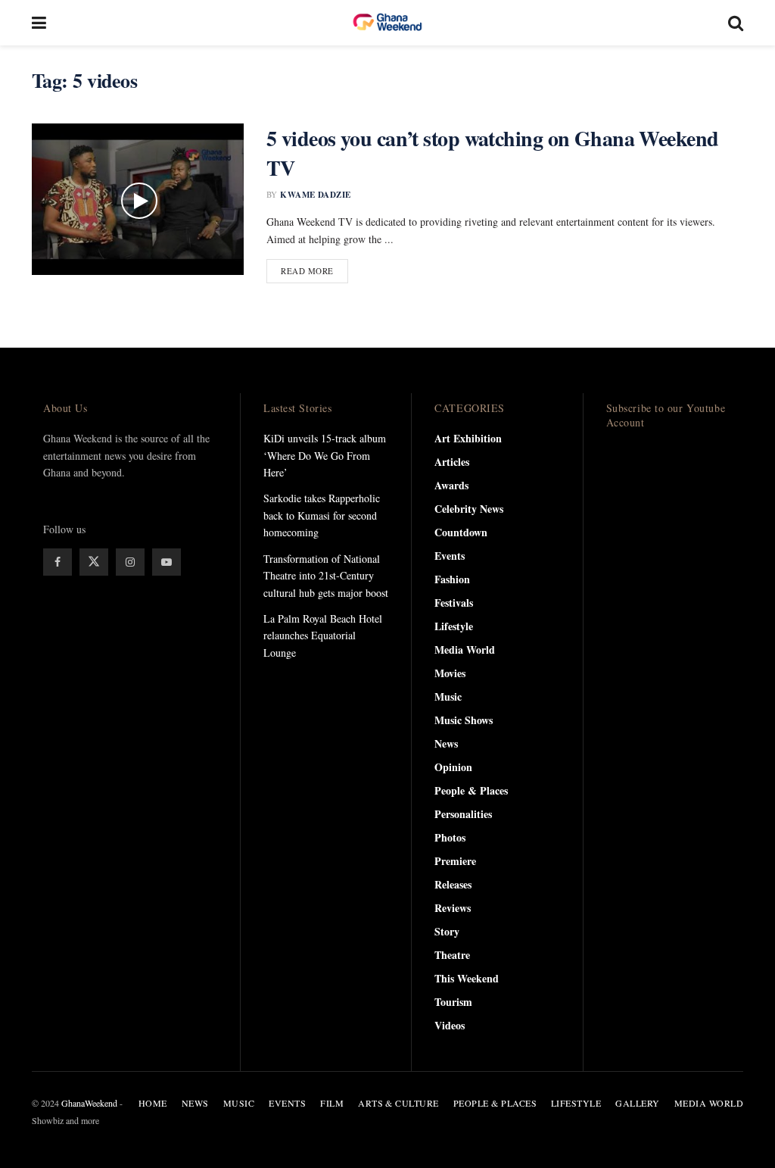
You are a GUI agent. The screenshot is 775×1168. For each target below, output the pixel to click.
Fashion (452, 579)
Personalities (463, 814)
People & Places (471, 790)
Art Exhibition (468, 438)
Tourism (453, 1002)
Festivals (453, 603)
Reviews (452, 908)
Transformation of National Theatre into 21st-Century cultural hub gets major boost (325, 575)
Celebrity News (468, 509)
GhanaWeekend (89, 1103)
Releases (453, 884)
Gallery (637, 1103)
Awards (451, 485)
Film (332, 1103)
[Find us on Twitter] (93, 562)
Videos (449, 1025)
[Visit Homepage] (387, 23)
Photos (449, 837)
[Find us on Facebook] (57, 562)
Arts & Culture (398, 1103)
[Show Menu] (39, 22)
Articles (451, 462)
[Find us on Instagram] (130, 562)
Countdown (460, 532)
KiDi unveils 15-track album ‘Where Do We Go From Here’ (324, 455)
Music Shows (463, 720)
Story (446, 931)
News (446, 743)
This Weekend (466, 978)
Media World (464, 649)
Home (153, 1103)
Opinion (453, 767)
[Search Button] (735, 22)
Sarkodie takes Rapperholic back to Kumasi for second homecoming (321, 515)
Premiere (455, 861)
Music (448, 696)
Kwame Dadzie (315, 195)
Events (449, 556)
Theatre (452, 955)
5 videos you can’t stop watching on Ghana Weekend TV (492, 153)
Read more (314, 270)
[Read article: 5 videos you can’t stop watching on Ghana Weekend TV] (138, 199)
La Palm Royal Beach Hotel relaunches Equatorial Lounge (322, 635)
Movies (449, 673)
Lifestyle (453, 626)
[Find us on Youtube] (166, 562)
